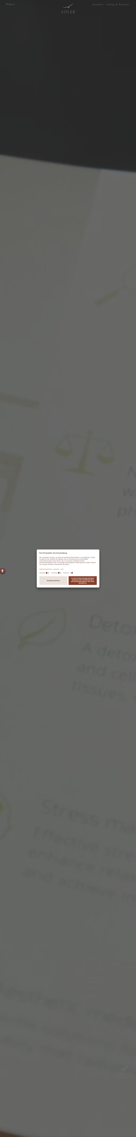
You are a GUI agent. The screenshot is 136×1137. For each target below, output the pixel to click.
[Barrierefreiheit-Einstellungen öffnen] (2, 570)
